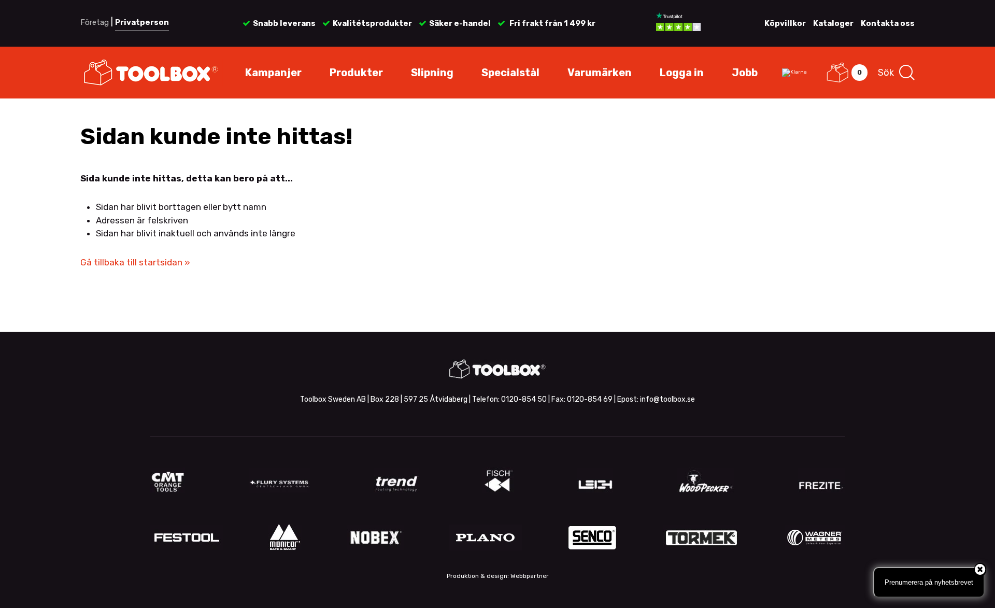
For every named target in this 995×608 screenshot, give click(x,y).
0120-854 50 (524, 399)
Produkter (356, 72)
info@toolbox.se (667, 399)
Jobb (745, 72)
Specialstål (510, 72)
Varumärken (599, 72)
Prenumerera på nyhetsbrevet (929, 582)
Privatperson (142, 22)
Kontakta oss (888, 23)
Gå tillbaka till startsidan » (135, 262)
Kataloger (833, 23)
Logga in (682, 72)
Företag (94, 22)
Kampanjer (273, 72)
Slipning (432, 72)
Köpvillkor (785, 23)
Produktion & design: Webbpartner (498, 575)
